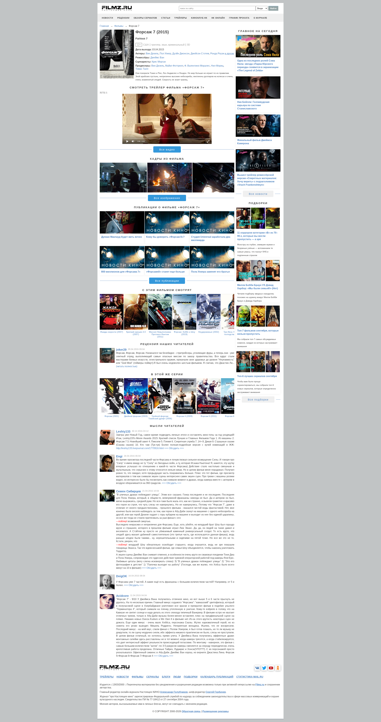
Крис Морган (159, 61)
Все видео (167, 149)
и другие (229, 53)
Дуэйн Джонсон (180, 53)
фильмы (137, 677)
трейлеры (180, 18)
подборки (190, 677)
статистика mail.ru (249, 677)
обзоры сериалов (145, 18)
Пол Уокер (165, 53)
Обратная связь (191, 711)
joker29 (121, 349)
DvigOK (121, 576)
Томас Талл (141, 69)
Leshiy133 (123, 431)
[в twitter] (264, 668)
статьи (165, 18)
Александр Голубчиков (174, 692)
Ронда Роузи (217, 53)
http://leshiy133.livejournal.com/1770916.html (140, 448)
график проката (239, 18)
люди (177, 677)
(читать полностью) (126, 366)
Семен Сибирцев (128, 491)
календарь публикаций (216, 677)
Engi (119, 456)
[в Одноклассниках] (278, 668)
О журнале (260, 18)
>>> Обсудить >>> (174, 448)
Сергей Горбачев (216, 692)
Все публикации (167, 280)
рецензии (123, 18)
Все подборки (258, 399)
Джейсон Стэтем (200, 53)
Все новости (258, 193)
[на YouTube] (271, 668)
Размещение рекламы (215, 711)
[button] (230, 177)
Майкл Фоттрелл (174, 65)
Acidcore (122, 595)
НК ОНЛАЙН (218, 18)
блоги (166, 677)
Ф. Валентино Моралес (197, 65)
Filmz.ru (259, 684)
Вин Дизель (152, 53)
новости (107, 18)
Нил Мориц (217, 65)
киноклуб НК (199, 18)
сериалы (152, 677)
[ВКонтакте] (257, 668)
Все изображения (167, 198)
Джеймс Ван (157, 57)
